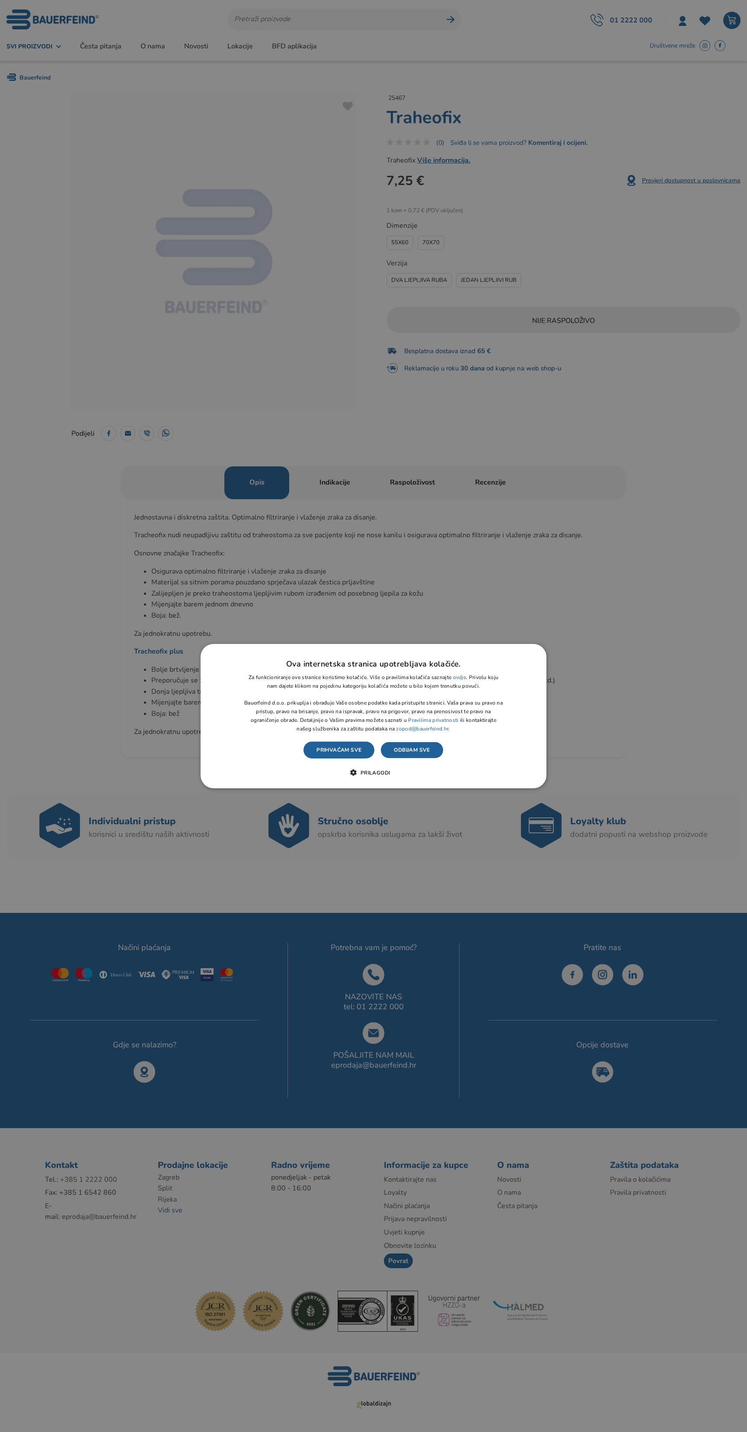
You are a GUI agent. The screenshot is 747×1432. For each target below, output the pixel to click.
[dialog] (373, 716)
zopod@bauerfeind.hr (422, 728)
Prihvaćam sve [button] (338, 749)
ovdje (459, 677)
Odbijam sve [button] (412, 749)
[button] (373, 772)
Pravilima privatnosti (433, 720)
